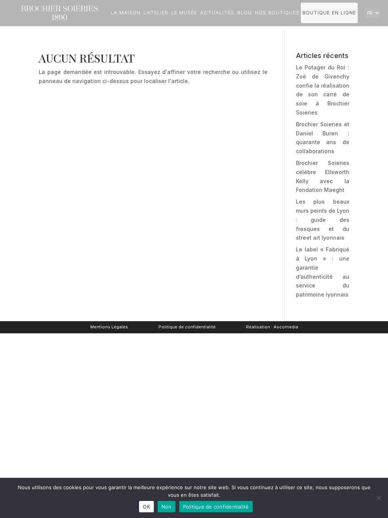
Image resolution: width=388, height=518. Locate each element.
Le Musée (184, 13)
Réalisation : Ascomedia (272, 327)
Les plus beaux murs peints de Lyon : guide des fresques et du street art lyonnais (322, 219)
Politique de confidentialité (187, 327)
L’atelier (156, 13)
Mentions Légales (109, 327)
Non (166, 507)
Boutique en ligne (329, 13)
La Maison (126, 13)
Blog (244, 13)
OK (146, 507)
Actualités (217, 13)
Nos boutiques (277, 13)
